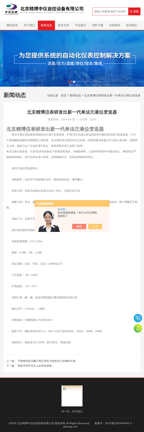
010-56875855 (138, 318)
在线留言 (114, 25)
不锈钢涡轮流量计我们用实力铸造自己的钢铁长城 (46, 360)
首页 (64, 95)
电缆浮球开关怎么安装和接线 (35, 365)
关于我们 (29, 25)
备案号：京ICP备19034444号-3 (113, 423)
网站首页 (12, 25)
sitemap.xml (70, 426)
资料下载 (97, 25)
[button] (70, 82)
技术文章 (63, 25)
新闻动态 (46, 25)
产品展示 (80, 25)
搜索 (136, 11)
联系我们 (131, 25)
